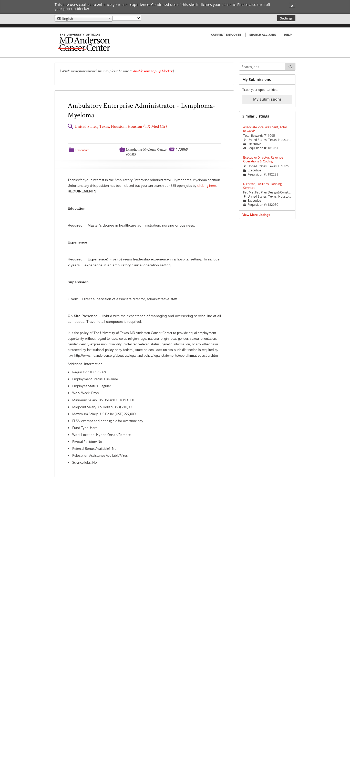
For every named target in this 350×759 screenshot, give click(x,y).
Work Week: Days (85, 393)
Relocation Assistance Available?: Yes (100, 455)
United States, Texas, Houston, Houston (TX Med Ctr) (121, 126)
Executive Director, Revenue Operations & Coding (263, 159)
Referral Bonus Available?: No (94, 448)
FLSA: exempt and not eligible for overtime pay (107, 421)
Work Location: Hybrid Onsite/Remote (101, 434)
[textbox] (144, 71)
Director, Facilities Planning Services (262, 186)
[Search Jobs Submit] (290, 67)
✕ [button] (292, 5)
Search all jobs (262, 34)
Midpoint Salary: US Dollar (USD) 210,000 (102, 407)
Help (288, 34)
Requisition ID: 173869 (89, 372)
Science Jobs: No (84, 462)
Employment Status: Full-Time (95, 379)
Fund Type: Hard (85, 427)
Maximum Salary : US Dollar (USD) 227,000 (104, 414)
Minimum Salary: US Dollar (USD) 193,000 (103, 400)
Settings (286, 18)
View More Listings (256, 214)
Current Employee (226, 34)
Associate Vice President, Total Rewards (265, 129)
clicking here (206, 185)
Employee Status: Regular (91, 386)
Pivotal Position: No (87, 441)
